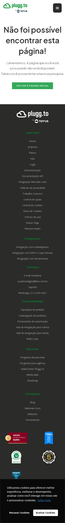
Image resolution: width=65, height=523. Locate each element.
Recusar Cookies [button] (19, 512)
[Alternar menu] (57, 8)
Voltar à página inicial (32, 85)
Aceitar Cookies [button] (45, 512)
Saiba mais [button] (44, 500)
